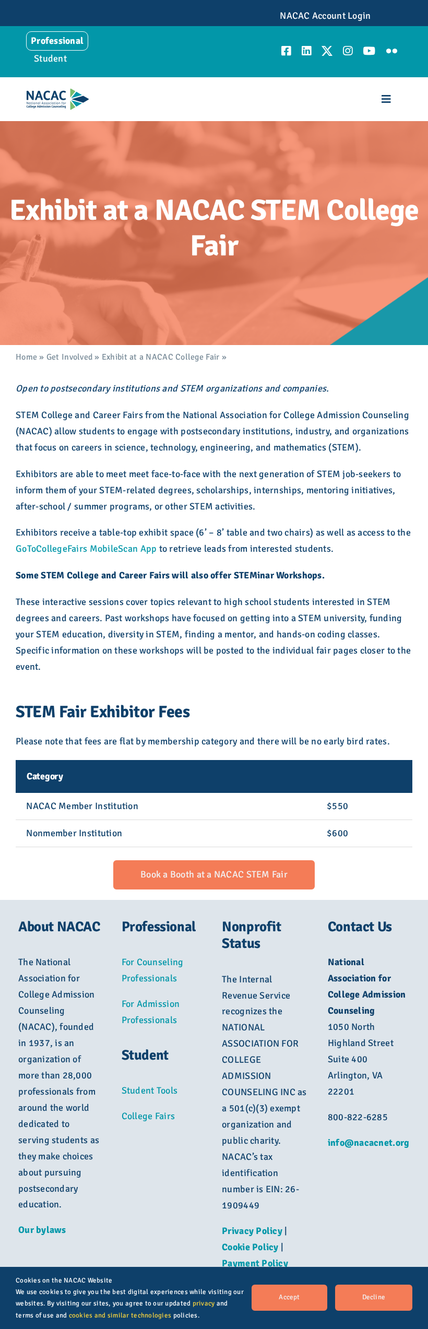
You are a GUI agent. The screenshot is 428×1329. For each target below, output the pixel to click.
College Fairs (148, 1116)
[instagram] (347, 50)
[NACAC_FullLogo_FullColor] (57, 93)
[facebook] (286, 50)
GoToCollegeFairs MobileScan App (86, 548)
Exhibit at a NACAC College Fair (160, 357)
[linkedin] (306, 50)
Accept (289, 1297)
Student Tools (150, 1090)
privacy (204, 1303)
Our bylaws (42, 1230)
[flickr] (391, 50)
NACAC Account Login (325, 15)
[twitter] (327, 50)
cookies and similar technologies (120, 1315)
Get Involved (69, 357)
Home (26, 357)
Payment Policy (255, 1263)
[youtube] (369, 50)
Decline (373, 1297)
